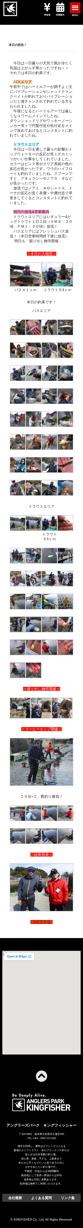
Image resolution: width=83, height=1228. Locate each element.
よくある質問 (41, 1198)
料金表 (47, 15)
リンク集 (68, 1198)
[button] (75, 7)
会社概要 (15, 1198)
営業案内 (60, 15)
